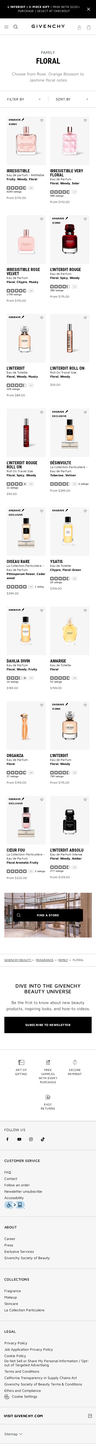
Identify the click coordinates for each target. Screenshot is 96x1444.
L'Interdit (59, 755)
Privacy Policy (15, 1343)
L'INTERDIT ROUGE (65, 269)
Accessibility (14, 1198)
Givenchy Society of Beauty (27, 1258)
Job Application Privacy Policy (28, 1349)
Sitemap (11, 1434)
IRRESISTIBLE (18, 170)
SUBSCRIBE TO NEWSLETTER (48, 1025)
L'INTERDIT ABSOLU (66, 850)
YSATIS (56, 561)
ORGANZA (15, 755)
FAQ (7, 1172)
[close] (89, 9)
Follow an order (17, 1185)
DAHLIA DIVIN (18, 661)
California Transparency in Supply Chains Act (40, 1378)
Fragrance (12, 1291)
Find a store (56, 917)
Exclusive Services (19, 1251)
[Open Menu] (6, 27)
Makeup (10, 1297)
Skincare (11, 1304)
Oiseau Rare (18, 561)
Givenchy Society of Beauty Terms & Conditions (43, 1384)
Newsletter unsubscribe (23, 1191)
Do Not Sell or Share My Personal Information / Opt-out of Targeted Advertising (46, 1363)
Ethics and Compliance (22, 1391)
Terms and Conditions (21, 1371)
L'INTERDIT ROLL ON (67, 368)
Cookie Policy (15, 1356)
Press (8, 1245)
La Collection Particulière (24, 1310)
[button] (79, 28)
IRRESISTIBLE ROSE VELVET (23, 271)
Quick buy (30, 183)
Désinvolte (60, 462)
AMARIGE (58, 661)
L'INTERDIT (16, 368)
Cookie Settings (24, 1396)
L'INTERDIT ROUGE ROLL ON (22, 464)
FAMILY (48, 52)
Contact (10, 1179)
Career (9, 1239)
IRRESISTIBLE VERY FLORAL (66, 172)
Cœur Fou (16, 850)
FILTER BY (15, 99)
